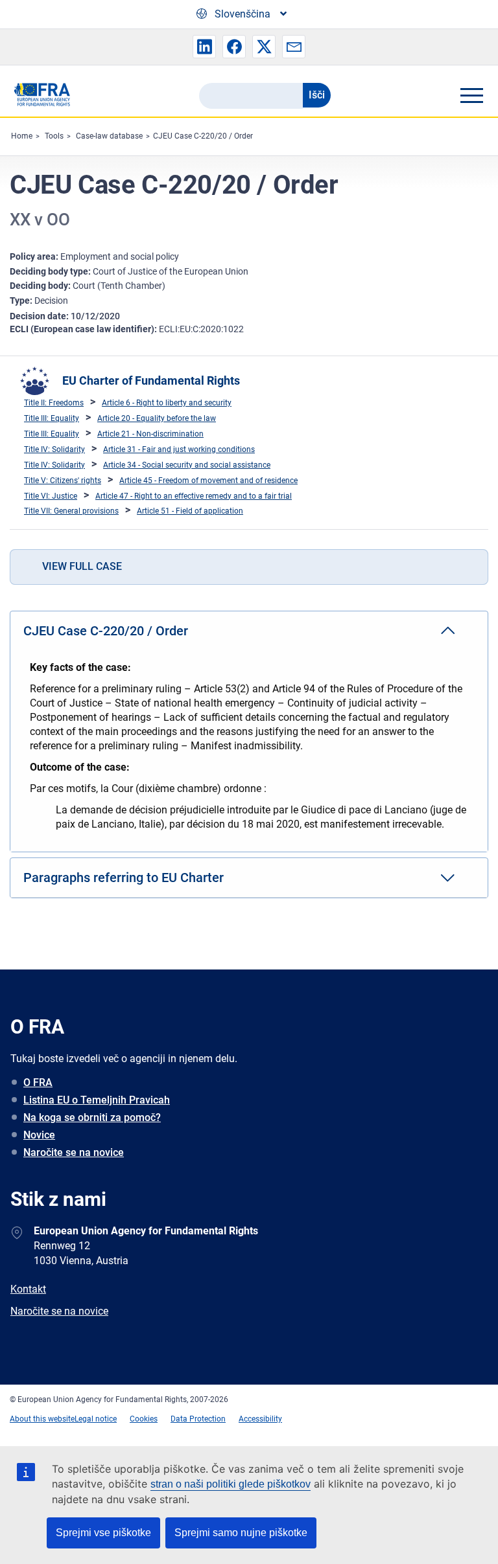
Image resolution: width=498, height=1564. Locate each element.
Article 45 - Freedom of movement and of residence (208, 480)
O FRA (38, 1082)
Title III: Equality (51, 418)
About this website (42, 1418)
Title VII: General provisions (71, 511)
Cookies (144, 1418)
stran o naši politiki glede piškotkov (230, 1484)
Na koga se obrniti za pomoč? (92, 1117)
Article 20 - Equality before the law (156, 418)
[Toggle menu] (471, 95)
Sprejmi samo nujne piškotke (240, 1532)
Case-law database (109, 136)
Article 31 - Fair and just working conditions (179, 449)
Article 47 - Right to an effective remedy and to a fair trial (193, 496)
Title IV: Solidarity (54, 449)
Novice (39, 1135)
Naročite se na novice (73, 1152)
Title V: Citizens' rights (62, 480)
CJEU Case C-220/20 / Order (203, 136)
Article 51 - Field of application (190, 511)
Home (21, 136)
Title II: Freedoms (54, 402)
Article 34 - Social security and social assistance (186, 465)
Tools (54, 136)
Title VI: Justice (50, 496)
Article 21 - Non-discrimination (150, 433)
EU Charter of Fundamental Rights (151, 380)
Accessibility (260, 1418)
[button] (204, 46)
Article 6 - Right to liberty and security (166, 402)
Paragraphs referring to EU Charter (123, 877)
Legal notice (96, 1418)
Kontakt (28, 1289)
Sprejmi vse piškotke (103, 1532)
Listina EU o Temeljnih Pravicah (96, 1100)
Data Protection (198, 1418)
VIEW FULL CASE (82, 566)
